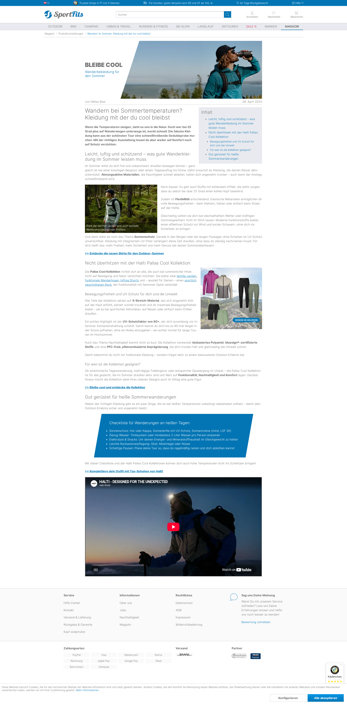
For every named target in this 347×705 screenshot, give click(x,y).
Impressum (183, 617)
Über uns (126, 603)
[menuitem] (271, 14)
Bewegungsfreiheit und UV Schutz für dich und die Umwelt (232, 143)
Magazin (125, 624)
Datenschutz (184, 603)
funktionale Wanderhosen (102, 280)
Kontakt (69, 610)
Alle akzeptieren (325, 698)
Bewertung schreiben (255, 622)
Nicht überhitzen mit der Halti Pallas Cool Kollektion (233, 135)
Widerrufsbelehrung (189, 624)
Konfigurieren (288, 698)
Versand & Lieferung (77, 617)
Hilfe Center (72, 603)
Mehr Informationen (87, 690)
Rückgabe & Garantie (78, 624)
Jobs (123, 610)
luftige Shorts (129, 280)
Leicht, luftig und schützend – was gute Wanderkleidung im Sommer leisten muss (232, 123)
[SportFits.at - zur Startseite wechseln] (64, 14)
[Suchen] (227, 14)
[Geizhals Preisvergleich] (239, 656)
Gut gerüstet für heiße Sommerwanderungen (224, 156)
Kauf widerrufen (74, 632)
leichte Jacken (186, 276)
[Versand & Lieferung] (201, 655)
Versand (182, 648)
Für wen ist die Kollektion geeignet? (230, 149)
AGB (178, 610)
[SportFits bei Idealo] (255, 656)
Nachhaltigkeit (129, 617)
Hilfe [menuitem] (298, 3)
